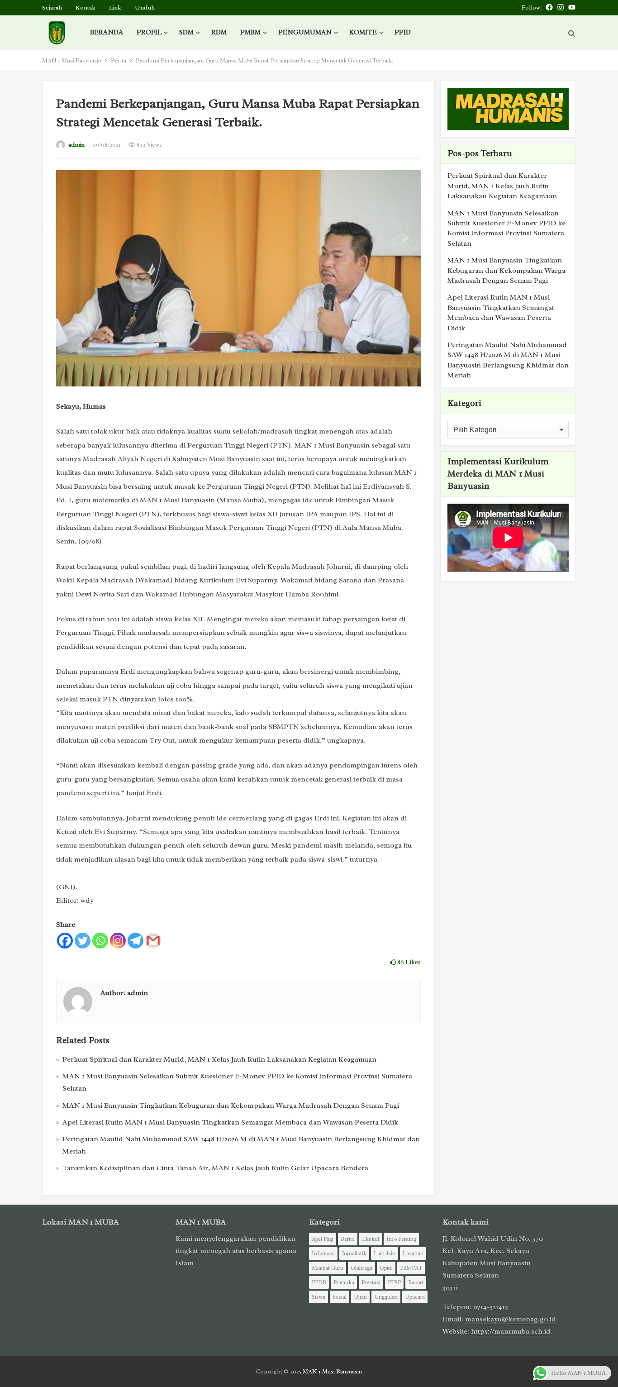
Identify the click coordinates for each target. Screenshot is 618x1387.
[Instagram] (118, 940)
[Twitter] (82, 940)
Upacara (415, 1297)
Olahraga (361, 1268)
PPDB (319, 1282)
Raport (415, 1282)
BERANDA (106, 32)
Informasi (323, 1253)
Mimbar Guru (327, 1268)
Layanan (413, 1253)
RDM (219, 32)
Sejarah (52, 7)
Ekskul (370, 1239)
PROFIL (149, 32)
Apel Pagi (322, 1239)
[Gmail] (153, 940)
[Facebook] (65, 940)
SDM (186, 32)
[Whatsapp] (100, 940)
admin (76, 144)
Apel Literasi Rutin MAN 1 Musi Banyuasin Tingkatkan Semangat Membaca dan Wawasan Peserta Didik (230, 1122)
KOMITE (363, 32)
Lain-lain (384, 1253)
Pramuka (343, 1282)
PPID (403, 32)
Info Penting (401, 1239)
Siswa (318, 1297)
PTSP (394, 1282)
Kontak (85, 7)
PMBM (250, 32)
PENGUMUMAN (305, 32)
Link (115, 7)
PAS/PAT (411, 1268)
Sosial (340, 1297)
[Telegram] (135, 940)
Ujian (360, 1297)
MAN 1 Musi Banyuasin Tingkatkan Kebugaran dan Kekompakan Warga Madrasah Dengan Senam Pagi (230, 1105)
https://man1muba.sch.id (511, 1331)
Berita (118, 60)
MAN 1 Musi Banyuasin (71, 60)
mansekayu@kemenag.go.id (510, 1319)
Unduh (145, 7)
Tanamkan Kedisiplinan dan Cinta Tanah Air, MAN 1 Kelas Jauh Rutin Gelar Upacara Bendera (215, 1168)
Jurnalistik (354, 1253)
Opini (386, 1268)
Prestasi (370, 1282)
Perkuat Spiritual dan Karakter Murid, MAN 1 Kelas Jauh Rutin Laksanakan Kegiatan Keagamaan (219, 1059)
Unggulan (386, 1297)
